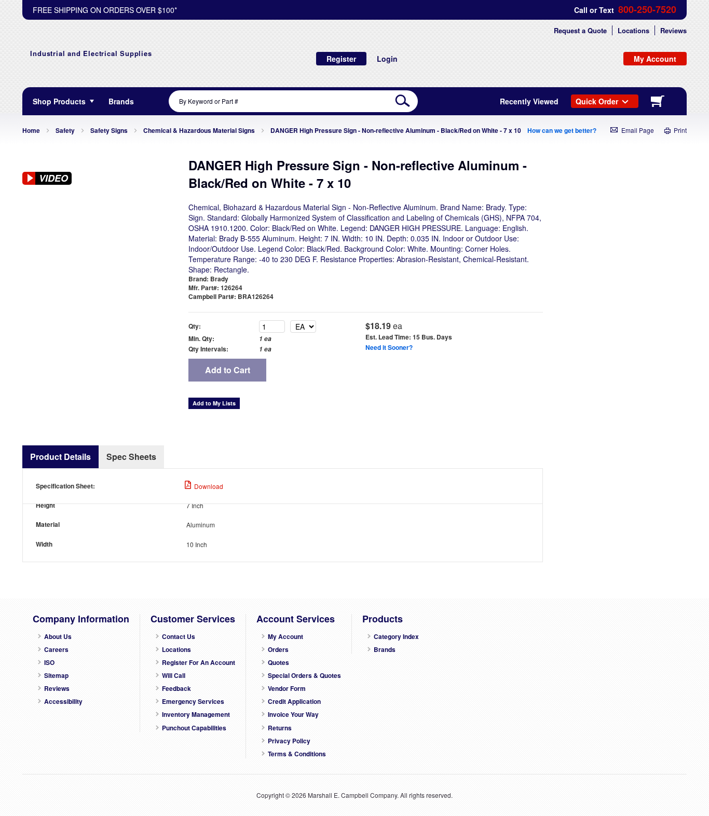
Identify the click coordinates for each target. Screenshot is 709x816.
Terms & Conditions (297, 754)
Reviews (673, 30)
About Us (58, 636)
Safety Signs (109, 130)
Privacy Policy (289, 741)
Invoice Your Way (293, 714)
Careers (56, 649)
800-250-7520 (647, 9)
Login (387, 58)
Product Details (60, 457)
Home (31, 130)
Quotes (278, 662)
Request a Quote (580, 30)
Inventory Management (196, 714)
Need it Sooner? (389, 347)
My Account (285, 636)
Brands (385, 649)
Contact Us (178, 636)
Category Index (396, 636)
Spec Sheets (131, 457)
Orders (278, 649)
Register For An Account (198, 662)
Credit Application (294, 701)
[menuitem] (121, 101)
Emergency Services (193, 701)
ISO (49, 662)
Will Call (173, 675)
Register (341, 58)
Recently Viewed (529, 101)
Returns (280, 728)
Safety (65, 130)
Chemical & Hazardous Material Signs (199, 130)
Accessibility (63, 701)
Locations (633, 30)
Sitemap (56, 675)
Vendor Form (287, 688)
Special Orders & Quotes (304, 675)
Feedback (176, 688)
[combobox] (293, 101)
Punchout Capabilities (194, 728)
